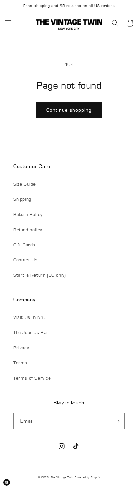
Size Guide (24, 184)
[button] (8, 23)
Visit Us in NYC (30, 317)
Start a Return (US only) (39, 275)
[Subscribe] (117, 421)
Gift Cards (24, 245)
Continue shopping (69, 110)
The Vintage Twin (62, 477)
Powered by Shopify (87, 477)
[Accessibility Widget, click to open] (6, 482)
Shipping (22, 199)
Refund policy (27, 230)
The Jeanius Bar (31, 332)
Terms (20, 363)
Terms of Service (32, 378)
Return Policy (27, 214)
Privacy (21, 348)
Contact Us (25, 260)
